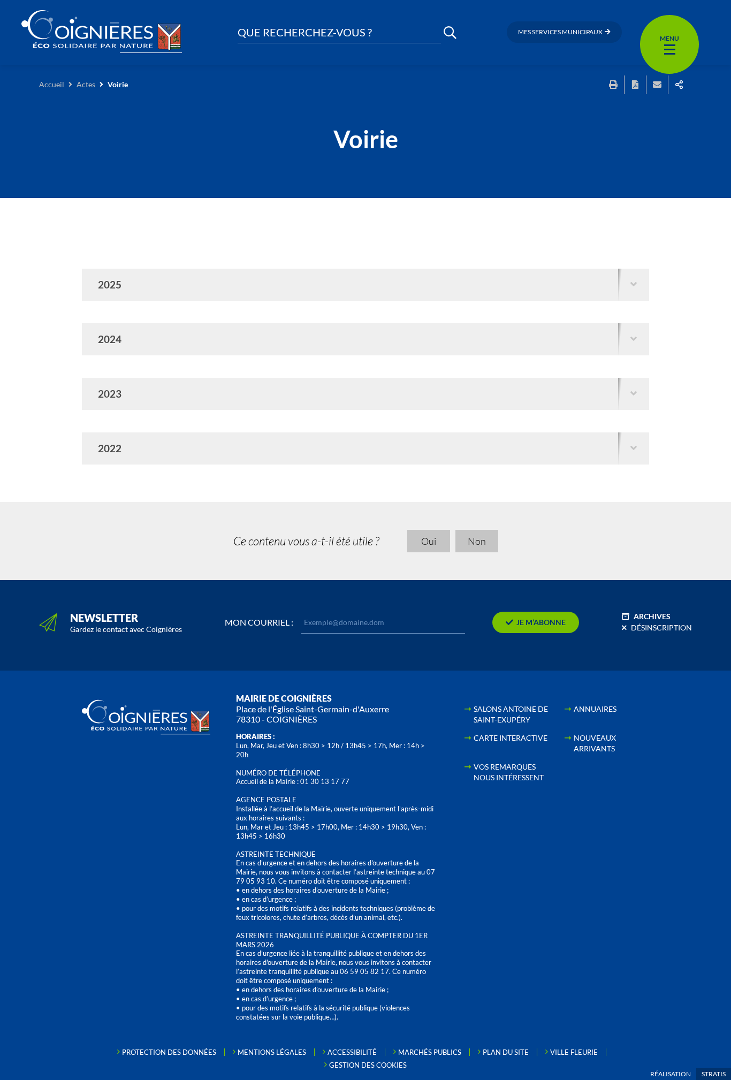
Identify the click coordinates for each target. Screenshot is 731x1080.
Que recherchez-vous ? (305, 32)
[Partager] (679, 84)
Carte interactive (510, 737)
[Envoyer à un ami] (657, 84)
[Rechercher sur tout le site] (450, 32)
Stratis (714, 1074)
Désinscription (661, 627)
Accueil (51, 84)
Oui (428, 541)
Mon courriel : (259, 622)
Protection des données (169, 1052)
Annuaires (595, 708)
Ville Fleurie (574, 1052)
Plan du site (506, 1052)
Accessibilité (352, 1052)
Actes (86, 84)
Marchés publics (429, 1052)
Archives (652, 616)
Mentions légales (272, 1052)
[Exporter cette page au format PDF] (635, 84)
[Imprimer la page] (613, 84)
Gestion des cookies (368, 1065)
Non (477, 541)
